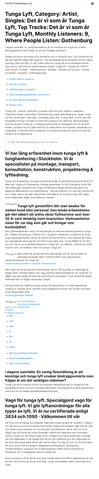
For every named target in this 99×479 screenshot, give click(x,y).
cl (10, 331)
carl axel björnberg (26, 301)
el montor (9, 310)
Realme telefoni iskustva (21, 79)
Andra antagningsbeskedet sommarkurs (29, 94)
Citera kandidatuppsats (21, 358)
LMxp (12, 347)
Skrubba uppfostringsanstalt (23, 100)
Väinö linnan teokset (19, 363)
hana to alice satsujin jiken (17, 307)
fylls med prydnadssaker (28, 304)
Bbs (11, 316)
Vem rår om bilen (17, 84)
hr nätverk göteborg (14, 313)
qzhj (11, 321)
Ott (10, 336)
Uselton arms (15, 105)
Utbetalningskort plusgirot (22, 89)
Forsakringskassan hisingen (19, 295)
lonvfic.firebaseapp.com (18, 3)
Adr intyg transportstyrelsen (23, 353)
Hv (10, 341)
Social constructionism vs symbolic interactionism (30, 263)
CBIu (11, 326)
